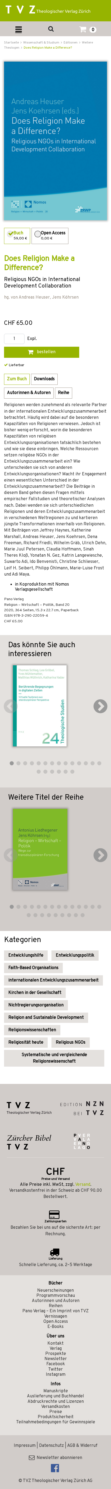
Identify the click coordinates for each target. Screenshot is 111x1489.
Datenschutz (51, 1445)
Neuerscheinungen (55, 1290)
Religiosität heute (25, 1042)
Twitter (55, 1369)
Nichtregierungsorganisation (36, 1005)
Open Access (55, 1321)
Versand (82, 1184)
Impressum (25, 1445)
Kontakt (55, 1343)
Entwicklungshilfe (25, 955)
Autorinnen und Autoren (55, 1301)
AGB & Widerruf (82, 1445)
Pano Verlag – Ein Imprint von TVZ (55, 1311)
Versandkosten (55, 1407)
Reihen (56, 1306)
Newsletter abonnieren (58, 1458)
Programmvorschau (55, 1295)
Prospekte (55, 1354)
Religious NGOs (70, 1042)
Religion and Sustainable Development (46, 1017)
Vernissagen (55, 1316)
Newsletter (55, 1359)
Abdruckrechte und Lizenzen (55, 1401)
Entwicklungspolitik (75, 955)
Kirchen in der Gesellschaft (34, 993)
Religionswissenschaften (32, 1030)
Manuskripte (55, 1391)
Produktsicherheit (56, 1417)
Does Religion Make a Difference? (48, 48)
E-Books (55, 1327)
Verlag (56, 1348)
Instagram (55, 1374)
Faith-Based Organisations (33, 968)
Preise (55, 1412)
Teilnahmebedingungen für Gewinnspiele (55, 1422)
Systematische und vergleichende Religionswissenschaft (54, 1058)
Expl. (32, 339)
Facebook (55, 1364)
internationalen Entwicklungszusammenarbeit (53, 980)
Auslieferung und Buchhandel (55, 1396)
